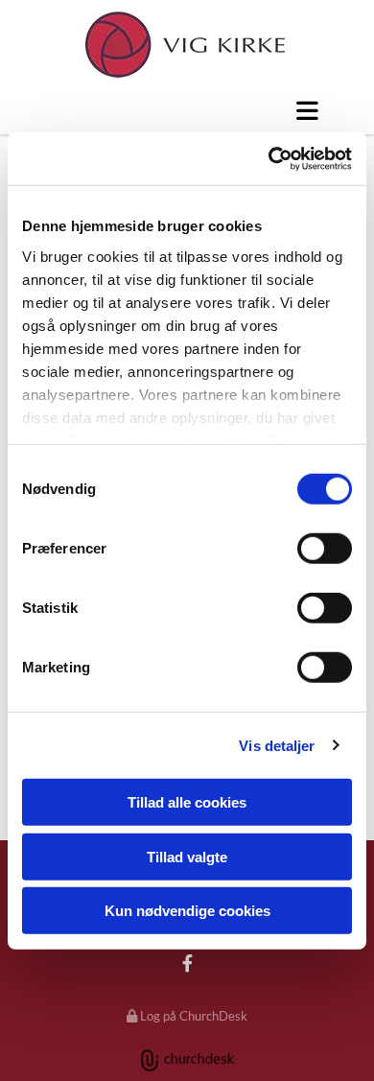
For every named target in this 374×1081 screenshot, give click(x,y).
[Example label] (187, 962)
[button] (187, 110)
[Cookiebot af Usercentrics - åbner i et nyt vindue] (269, 158)
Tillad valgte (187, 856)
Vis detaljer (277, 745)
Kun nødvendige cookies (187, 911)
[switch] (324, 548)
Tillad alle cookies (187, 802)
